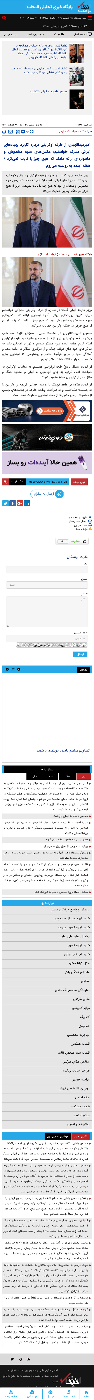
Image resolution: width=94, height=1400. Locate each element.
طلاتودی (84, 1026)
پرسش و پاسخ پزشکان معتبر (70, 909)
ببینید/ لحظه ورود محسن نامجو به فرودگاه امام (61, 892)
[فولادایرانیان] (47, 411)
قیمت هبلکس (80, 1043)
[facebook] (12, 503)
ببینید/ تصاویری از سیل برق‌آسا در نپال (66, 846)
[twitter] (5, 503)
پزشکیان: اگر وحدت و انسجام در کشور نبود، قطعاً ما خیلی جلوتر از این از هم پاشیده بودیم (45, 1300)
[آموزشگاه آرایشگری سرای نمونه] (47, 463)
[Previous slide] (18, 669)
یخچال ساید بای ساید (75, 936)
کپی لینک (79, 482)
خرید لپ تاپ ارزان (77, 954)
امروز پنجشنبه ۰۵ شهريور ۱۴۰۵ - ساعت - (62, 18)
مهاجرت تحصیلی (78, 1034)
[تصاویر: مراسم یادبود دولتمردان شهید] (46, 711)
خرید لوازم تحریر (78, 945)
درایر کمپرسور (81, 1008)
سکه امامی (82, 1097)
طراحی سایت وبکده (76, 1070)
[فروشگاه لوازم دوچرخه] (47, 437)
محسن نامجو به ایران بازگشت (48, 91)
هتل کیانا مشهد (79, 963)
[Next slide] (7, 669)
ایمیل (84, 579)
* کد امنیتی (80, 632)
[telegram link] (21, 1359)
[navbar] (90, 18)
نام (85, 563)
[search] (4, 18)
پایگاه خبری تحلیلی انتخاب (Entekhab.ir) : (65, 254)
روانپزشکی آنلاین (78, 1124)
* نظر (84, 594)
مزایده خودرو (81, 1079)
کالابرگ (85, 1017)
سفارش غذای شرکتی (76, 1061)
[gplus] (20, 503)
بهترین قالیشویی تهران (74, 1088)
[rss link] (29, 1359)
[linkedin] (27, 503)
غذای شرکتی (81, 999)
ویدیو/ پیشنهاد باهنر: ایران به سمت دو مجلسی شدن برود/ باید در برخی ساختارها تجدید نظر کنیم (45, 855)
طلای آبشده (82, 1115)
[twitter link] (12, 1359)
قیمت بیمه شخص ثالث (74, 1052)
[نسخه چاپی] (4, 131)
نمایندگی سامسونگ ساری (72, 990)
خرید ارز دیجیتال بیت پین (72, 918)
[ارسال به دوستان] (10, 131)
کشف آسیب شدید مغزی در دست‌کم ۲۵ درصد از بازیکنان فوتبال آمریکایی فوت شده (39, 70)
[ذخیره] (18, 131)
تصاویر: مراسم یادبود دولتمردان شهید (63, 750)
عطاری (85, 981)
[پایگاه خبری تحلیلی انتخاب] (84, 6)
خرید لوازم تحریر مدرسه (74, 927)
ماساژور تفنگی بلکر (77, 972)
